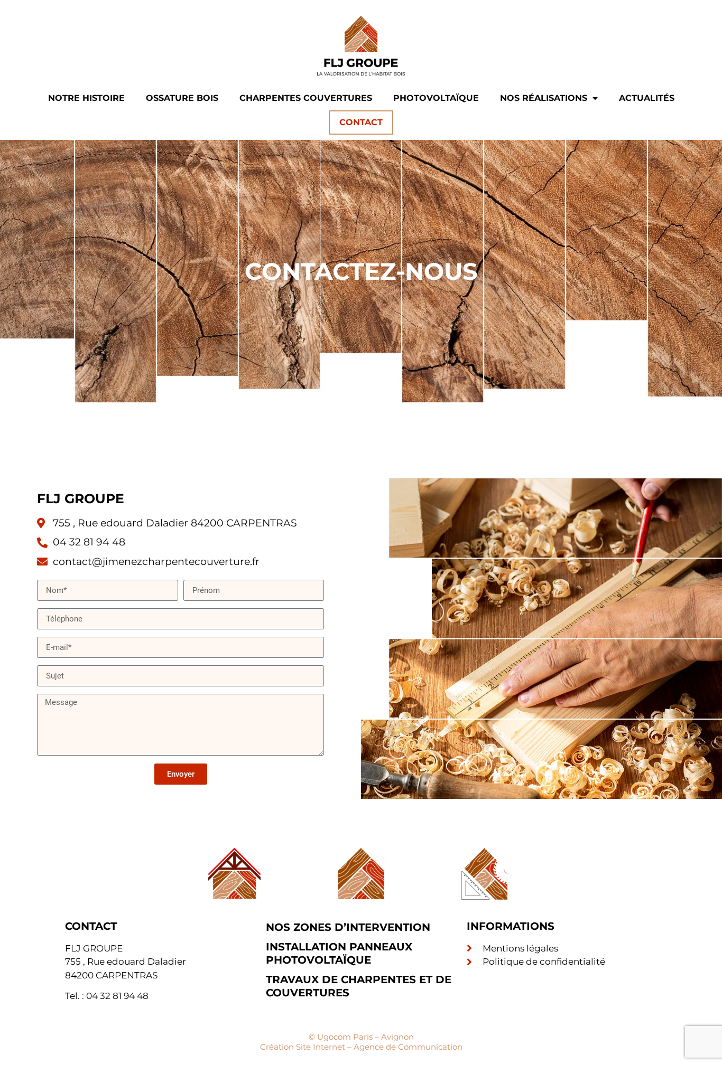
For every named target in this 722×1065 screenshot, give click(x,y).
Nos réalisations (543, 98)
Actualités (646, 98)
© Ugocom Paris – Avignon (361, 1037)
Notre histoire (86, 98)
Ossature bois (182, 98)
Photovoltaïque (436, 98)
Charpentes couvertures (305, 98)
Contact (361, 122)
